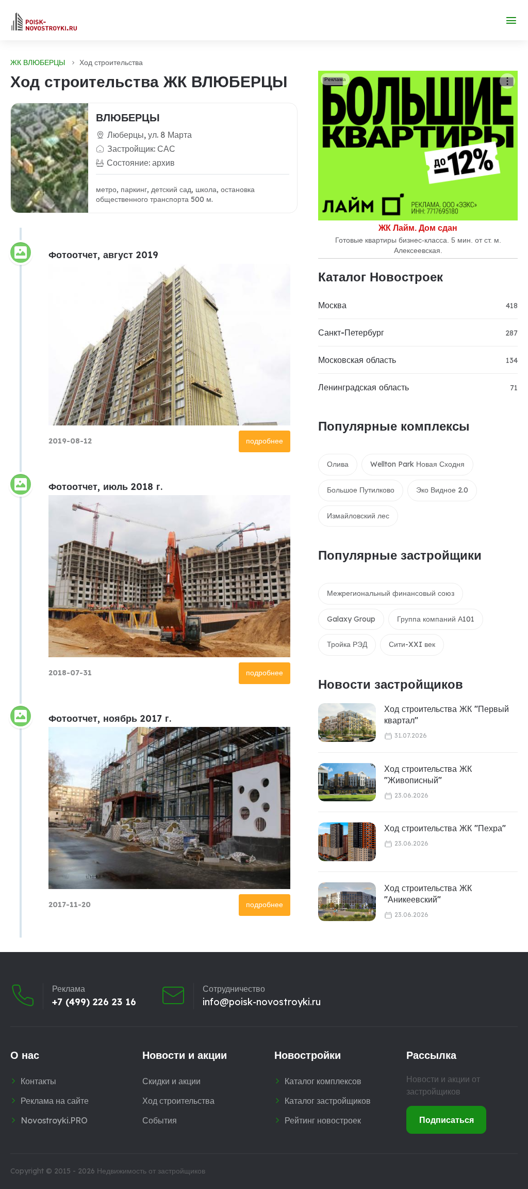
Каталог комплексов (323, 1081)
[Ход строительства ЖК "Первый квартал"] (347, 722)
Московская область (357, 360)
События (159, 1120)
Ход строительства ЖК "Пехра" (445, 828)
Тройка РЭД (347, 644)
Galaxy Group (351, 619)
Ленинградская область (363, 387)
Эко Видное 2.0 (442, 490)
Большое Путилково (360, 490)
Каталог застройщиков (328, 1101)
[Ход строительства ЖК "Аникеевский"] (347, 901)
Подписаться (446, 1120)
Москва (332, 305)
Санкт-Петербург (351, 332)
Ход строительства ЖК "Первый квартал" (446, 714)
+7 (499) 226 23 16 (94, 1002)
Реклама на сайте (55, 1101)
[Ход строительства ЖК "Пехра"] (347, 841)
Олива (338, 464)
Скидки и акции (171, 1081)
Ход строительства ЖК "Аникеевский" (428, 894)
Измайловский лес (358, 515)
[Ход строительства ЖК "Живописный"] (347, 782)
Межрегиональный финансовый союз (390, 593)
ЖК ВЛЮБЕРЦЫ (37, 62)
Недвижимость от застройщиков (151, 1171)
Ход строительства (178, 1101)
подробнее (264, 441)
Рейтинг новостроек (323, 1120)
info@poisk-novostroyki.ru (262, 1002)
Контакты (38, 1081)
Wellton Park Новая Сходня (417, 464)
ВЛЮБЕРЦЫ (128, 117)
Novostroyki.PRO (54, 1120)
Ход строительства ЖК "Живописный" (428, 774)
